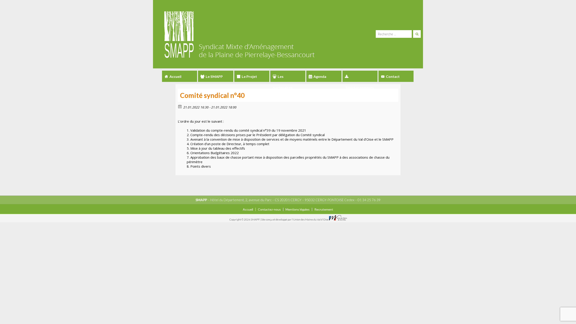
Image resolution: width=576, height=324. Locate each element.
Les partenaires (282, 78)
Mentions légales (298, 209)
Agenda (319, 76)
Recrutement (323, 209)
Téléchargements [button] (360, 76)
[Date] (180, 106)
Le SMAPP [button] (214, 76)
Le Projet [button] (249, 76)
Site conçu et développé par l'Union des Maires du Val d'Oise (294, 219)
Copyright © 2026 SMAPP (244, 219)
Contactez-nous (269, 209)
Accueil (175, 76)
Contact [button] (393, 76)
